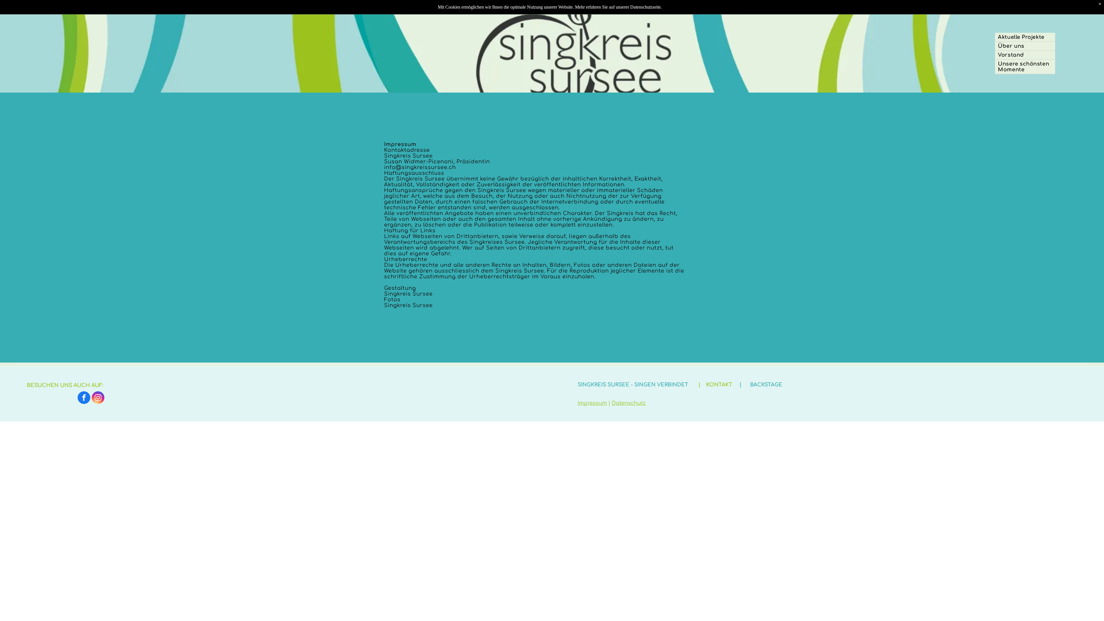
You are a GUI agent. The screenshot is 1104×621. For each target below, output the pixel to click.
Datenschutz (629, 403)
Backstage (766, 385)
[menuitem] (1025, 37)
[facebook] (84, 398)
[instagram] (98, 398)
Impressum (592, 403)
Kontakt (719, 385)
